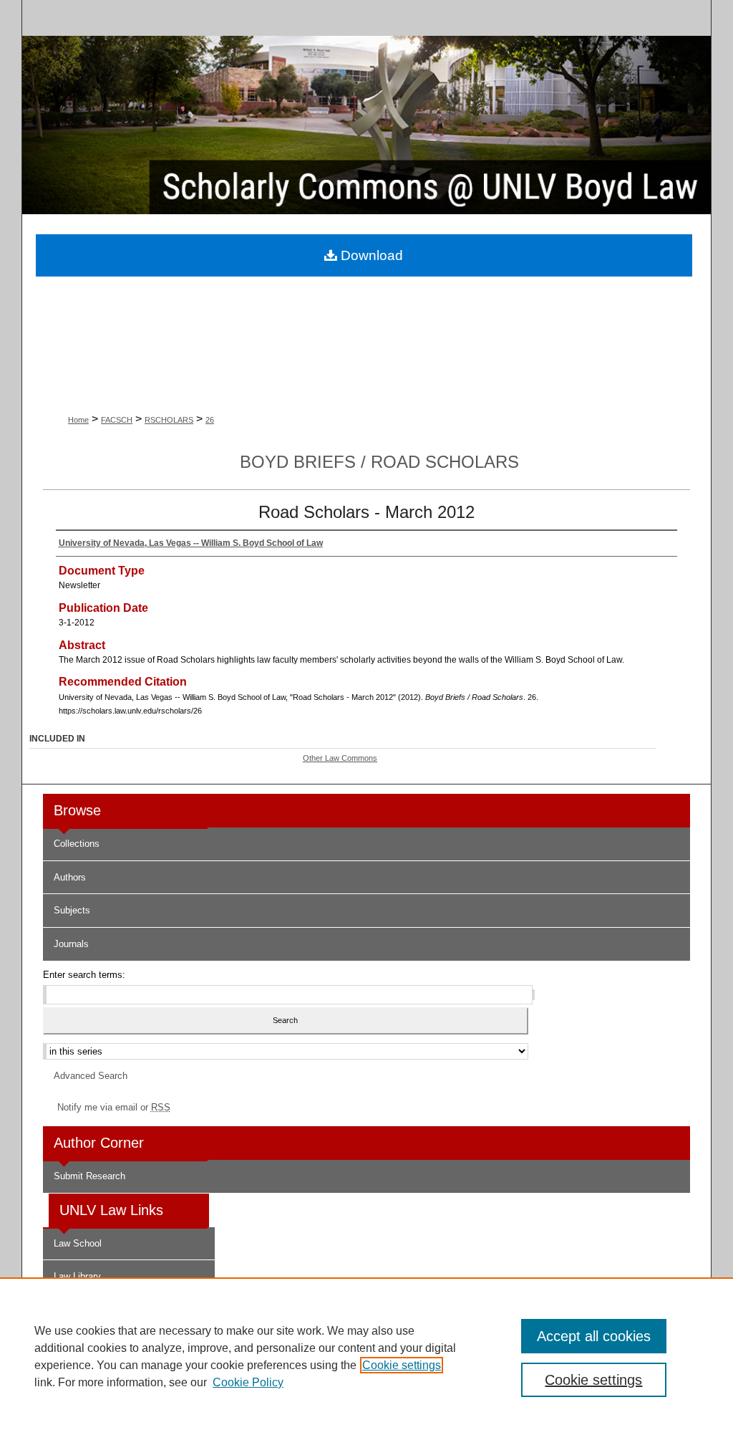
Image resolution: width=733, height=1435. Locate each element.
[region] (366, 1356)
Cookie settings (401, 1365)
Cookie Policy (248, 1382)
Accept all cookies (594, 1336)
